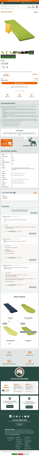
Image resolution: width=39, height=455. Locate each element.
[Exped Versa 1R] (10, 311)
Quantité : (36, 78)
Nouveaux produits (28, 440)
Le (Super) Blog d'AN (11, 438)
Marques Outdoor (28, 437)
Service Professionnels (18, 446)
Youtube (25, 416)
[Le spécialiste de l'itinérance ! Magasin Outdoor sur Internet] (2, 3)
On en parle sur (6, 140)
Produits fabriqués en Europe (28, 442)
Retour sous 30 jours (31, 96)
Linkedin (28, 416)
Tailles (2, 78)
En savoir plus (10, 406)
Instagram (14, 416)
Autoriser (31, 53)
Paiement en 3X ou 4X (7, 96)
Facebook (17, 416)
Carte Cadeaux (27, 446)
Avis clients (18, 448)
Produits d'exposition (27, 445)
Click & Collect (18, 442)
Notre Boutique (18, 441)
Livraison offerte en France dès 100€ (9, 363)
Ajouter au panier (20, 83)
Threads (20, 416)
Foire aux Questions (19, 439)
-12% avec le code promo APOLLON (14, 0)
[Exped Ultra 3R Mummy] (10, 333)
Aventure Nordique (10, 429)
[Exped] (36, 12)
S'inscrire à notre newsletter (19, 424)
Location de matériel (19, 444)
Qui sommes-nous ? (11, 437)
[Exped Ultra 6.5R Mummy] (28, 311)
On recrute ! (10, 440)
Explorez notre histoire (15, 434)
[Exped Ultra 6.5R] (28, 333)
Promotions (27, 438)
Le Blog (10, 416)
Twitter (22, 416)
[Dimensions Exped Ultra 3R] (4, 65)
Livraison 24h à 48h (19, 96)
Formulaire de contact (18, 438)
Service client (9, 355)
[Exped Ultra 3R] (3, 52)
